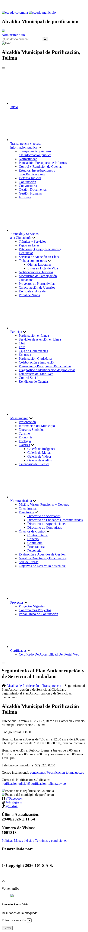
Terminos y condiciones (51, 840)
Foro (22, 347)
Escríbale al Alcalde (32, 291)
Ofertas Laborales (39, 264)
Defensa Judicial (30, 178)
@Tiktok (12, 806)
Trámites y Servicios (32, 241)
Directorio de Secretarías (43, 516)
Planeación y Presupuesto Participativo (45, 366)
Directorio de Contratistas (44, 527)
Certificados (18, 650)
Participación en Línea (34, 335)
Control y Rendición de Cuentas (40, 166)
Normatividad (28, 159)
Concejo (33, 539)
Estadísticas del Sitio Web (36, 374)
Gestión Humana (30, 193)
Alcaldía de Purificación (22, 685)
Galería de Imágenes (41, 449)
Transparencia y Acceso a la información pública (35, 153)
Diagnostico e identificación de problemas (47, 370)
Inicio (14, 107)
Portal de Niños (29, 295)
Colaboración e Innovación (37, 362)
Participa (16, 332)
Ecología (25, 441)
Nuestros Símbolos (31, 429)
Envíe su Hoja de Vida (42, 268)
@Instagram (14, 802)
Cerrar (7, 928)
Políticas (7, 840)
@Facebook (14, 798)
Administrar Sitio (13, 35)
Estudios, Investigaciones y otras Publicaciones (37, 172)
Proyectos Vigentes (32, 606)
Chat (22, 343)
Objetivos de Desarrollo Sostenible (42, 566)
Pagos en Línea (29, 245)
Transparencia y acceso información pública (25, 145)
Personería (34, 550)
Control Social (28, 377)
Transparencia (51, 685)
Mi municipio (19, 418)
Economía (25, 437)
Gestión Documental (33, 189)
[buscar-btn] (45, 39)
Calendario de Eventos (34, 464)
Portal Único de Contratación (38, 614)
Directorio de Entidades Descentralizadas (55, 520)
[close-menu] (3, 68)
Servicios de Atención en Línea (40, 339)
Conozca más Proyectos (35, 610)
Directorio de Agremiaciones (46, 523)
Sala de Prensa (28, 562)
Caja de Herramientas (33, 351)
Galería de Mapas (39, 452)
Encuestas (25, 354)
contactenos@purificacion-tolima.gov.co (57, 772)
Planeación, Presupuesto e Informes (43, 163)
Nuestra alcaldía (21, 501)
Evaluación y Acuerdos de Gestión (42, 554)
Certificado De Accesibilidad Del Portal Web (49, 654)
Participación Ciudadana (35, 358)
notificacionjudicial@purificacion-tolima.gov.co (34, 783)
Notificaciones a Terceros (36, 272)
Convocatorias (28, 186)
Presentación (27, 422)
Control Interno (37, 535)
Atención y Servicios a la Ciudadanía (24, 235)
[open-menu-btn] (3, 662)
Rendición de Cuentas (33, 381)
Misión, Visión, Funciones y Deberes (44, 504)
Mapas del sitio (24, 840)
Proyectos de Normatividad (37, 283)
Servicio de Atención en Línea (39, 257)
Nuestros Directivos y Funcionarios (42, 558)
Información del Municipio (37, 426)
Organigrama (28, 508)
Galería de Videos (39, 456)
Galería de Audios (39, 460)
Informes (25, 197)
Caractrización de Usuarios (37, 287)
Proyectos (16, 602)
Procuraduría (36, 546)
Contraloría (35, 543)
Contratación (27, 182)
